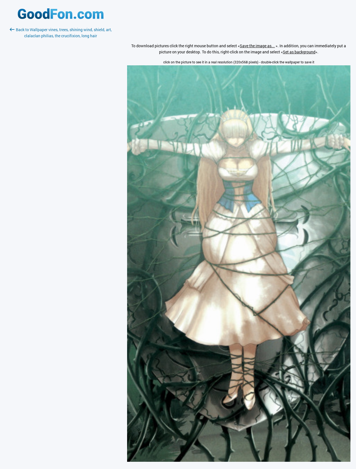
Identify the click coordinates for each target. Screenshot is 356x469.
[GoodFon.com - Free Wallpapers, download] (60, 17)
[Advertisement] (60, 104)
